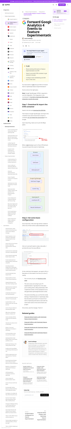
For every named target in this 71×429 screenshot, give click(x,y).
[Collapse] (1, 10)
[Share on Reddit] (26, 46)
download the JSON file (39, 110)
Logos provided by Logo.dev (6, 427)
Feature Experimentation (31, 11)
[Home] (22, 11)
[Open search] (53, 4)
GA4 (33, 84)
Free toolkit (62, 4)
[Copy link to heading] (35, 107)
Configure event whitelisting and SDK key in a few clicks (36, 78)
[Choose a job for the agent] (34, 57)
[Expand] (3, 13)
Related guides (57, 28)
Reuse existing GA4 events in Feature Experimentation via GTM (35, 70)
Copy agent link (29, 56)
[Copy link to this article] (29, 46)
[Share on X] (23, 46)
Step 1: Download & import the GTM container (60, 20)
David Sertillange (32, 341)
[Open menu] (67, 4)
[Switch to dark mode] (56, 4)
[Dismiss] (60, 1)
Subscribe (45, 395)
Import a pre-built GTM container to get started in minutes (36, 74)
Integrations (42, 11)
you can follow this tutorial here (36, 117)
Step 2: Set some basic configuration (59, 24)
